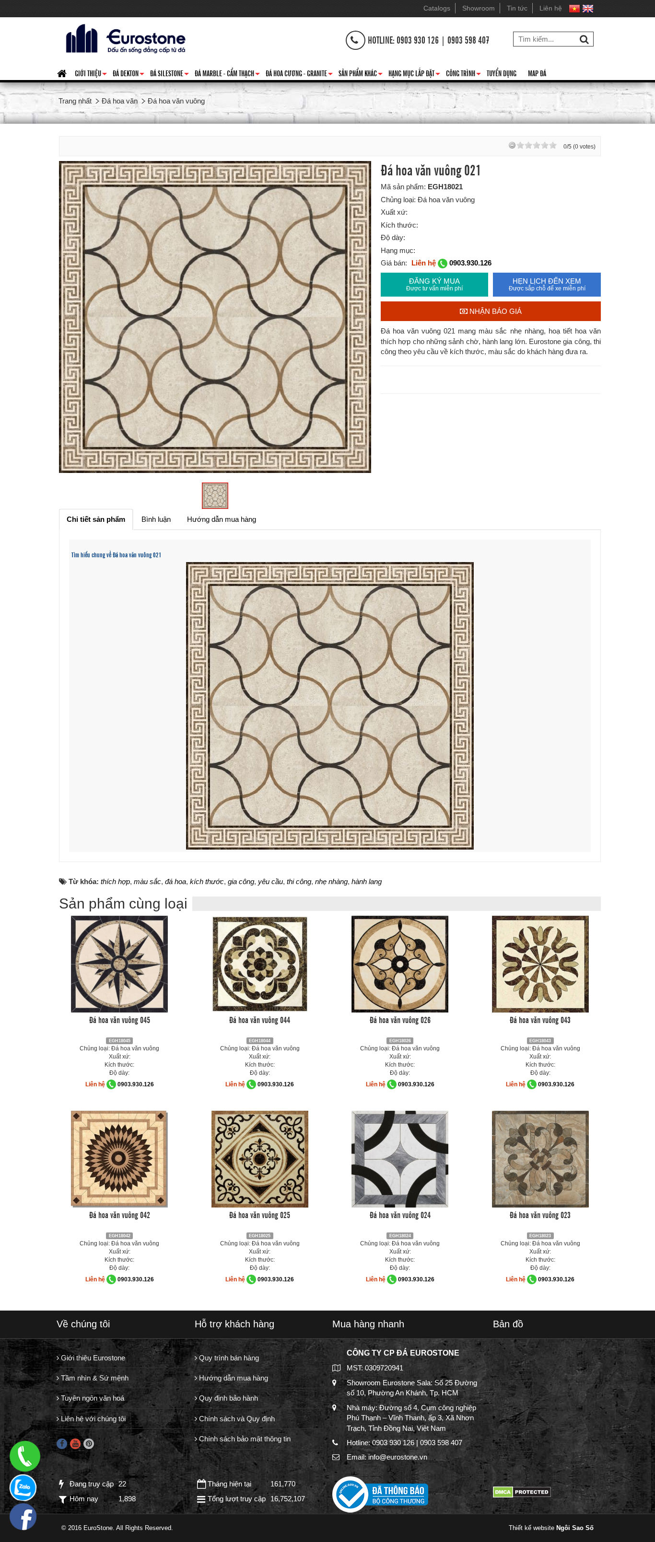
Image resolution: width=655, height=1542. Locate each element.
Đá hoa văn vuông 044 (259, 1019)
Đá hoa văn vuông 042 (119, 1214)
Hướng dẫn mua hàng (232, 1378)
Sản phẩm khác (361, 75)
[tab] (96, 519)
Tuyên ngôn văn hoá (91, 1398)
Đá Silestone (169, 75)
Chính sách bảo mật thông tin (244, 1439)
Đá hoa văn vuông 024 (400, 1214)
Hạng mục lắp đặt (414, 75)
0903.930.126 (470, 263)
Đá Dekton (128, 75)
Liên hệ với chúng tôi (92, 1419)
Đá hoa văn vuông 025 (259, 1214)
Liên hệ (550, 8)
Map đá (537, 73)
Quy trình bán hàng (228, 1358)
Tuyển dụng (501, 73)
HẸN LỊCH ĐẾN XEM (547, 284)
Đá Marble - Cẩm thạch (227, 75)
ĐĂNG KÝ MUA (434, 284)
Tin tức (517, 8)
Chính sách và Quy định (236, 1419)
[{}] (124, 38)
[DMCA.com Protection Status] (522, 1491)
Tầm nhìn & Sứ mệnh (94, 1378)
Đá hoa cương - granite (299, 75)
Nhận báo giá (495, 311)
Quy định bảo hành (227, 1398)
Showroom (478, 8)
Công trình (463, 75)
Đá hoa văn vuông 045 (119, 1019)
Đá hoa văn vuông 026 (400, 1019)
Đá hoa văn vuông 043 (540, 1019)
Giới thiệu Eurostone (92, 1358)
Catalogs (436, 8)
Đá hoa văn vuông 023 (540, 1214)
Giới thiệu (91, 75)
